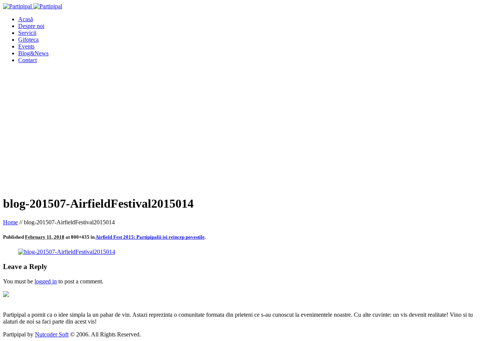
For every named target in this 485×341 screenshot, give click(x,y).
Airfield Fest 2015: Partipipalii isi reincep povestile (150, 237)
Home (10, 222)
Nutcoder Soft (52, 334)
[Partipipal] (32, 6)
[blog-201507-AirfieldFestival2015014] (66, 252)
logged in (45, 281)
